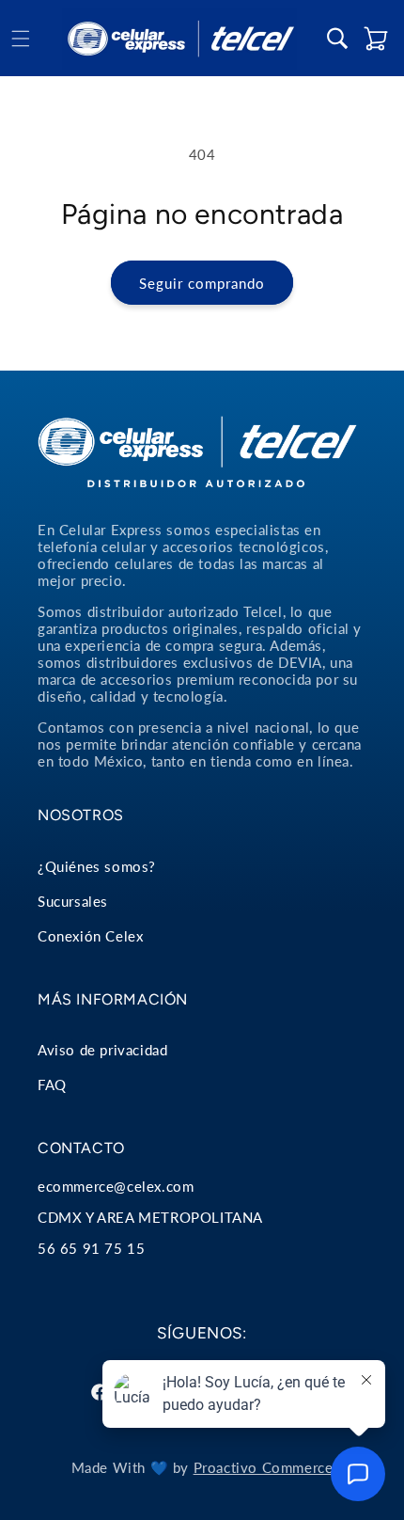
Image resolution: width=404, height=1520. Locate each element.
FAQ (52, 1084)
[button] (20, 38)
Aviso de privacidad (102, 1049)
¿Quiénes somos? (97, 866)
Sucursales (73, 901)
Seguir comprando (202, 283)
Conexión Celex (90, 935)
